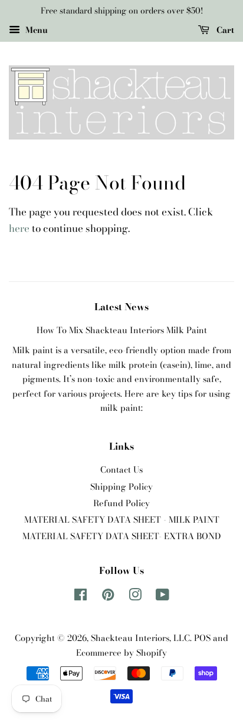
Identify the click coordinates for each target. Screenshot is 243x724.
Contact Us (121, 469)
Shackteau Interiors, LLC (140, 638)
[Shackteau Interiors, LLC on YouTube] (162, 596)
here (19, 228)
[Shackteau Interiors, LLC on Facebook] (80, 596)
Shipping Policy (121, 486)
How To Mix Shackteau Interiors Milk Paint (122, 330)
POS (202, 638)
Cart (224, 30)
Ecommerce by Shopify (121, 652)
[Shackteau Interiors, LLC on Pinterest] (107, 596)
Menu (35, 30)
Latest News (121, 307)
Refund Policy (121, 503)
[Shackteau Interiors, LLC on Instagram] (135, 596)
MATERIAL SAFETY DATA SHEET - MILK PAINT (121, 519)
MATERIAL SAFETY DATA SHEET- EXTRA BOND (121, 536)
